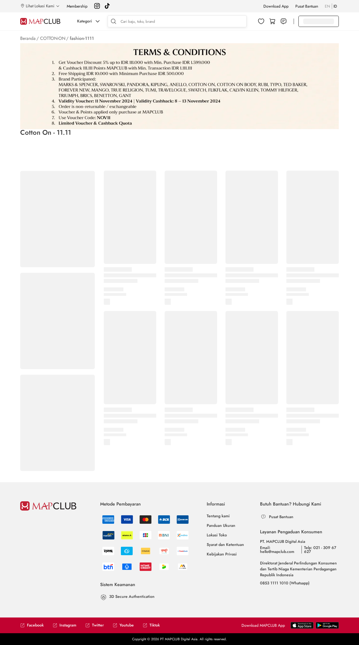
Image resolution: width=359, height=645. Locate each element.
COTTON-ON (52, 38)
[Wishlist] (261, 21)
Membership (77, 6)
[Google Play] (302, 627)
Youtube (126, 625)
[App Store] (327, 627)
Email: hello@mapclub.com (277, 549)
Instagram (67, 625)
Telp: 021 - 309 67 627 (320, 549)
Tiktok (154, 625)
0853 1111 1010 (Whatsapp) (285, 583)
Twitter (98, 625)
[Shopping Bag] (272, 21)
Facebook (35, 625)
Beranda (28, 38)
